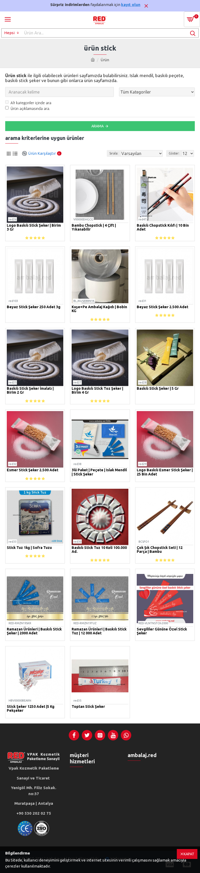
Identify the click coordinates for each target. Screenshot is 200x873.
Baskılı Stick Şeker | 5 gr (158, 389)
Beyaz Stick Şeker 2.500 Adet (162, 307)
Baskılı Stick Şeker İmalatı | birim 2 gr (30, 390)
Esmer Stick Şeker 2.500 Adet (32, 470)
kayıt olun (130, 4)
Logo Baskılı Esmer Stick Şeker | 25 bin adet (165, 472)
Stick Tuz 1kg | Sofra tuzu (29, 548)
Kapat (189, 854)
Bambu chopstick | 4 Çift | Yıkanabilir (94, 227)
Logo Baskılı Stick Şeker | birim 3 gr (34, 227)
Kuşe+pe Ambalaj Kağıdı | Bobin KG (99, 309)
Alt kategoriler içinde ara (30, 102)
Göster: (174, 153)
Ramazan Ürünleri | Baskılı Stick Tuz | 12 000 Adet (99, 631)
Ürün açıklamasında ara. (30, 108)
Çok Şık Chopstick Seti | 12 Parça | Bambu (160, 550)
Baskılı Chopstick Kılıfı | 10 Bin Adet (163, 227)
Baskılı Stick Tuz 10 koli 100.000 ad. (99, 550)
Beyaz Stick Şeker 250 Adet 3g (33, 307)
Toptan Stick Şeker (88, 707)
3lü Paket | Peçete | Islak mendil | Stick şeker (99, 472)
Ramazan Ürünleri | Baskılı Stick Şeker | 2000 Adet (34, 631)
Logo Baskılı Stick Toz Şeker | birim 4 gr (97, 390)
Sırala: (113, 153)
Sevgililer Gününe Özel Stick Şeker (162, 631)
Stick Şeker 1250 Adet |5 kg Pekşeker (30, 709)
